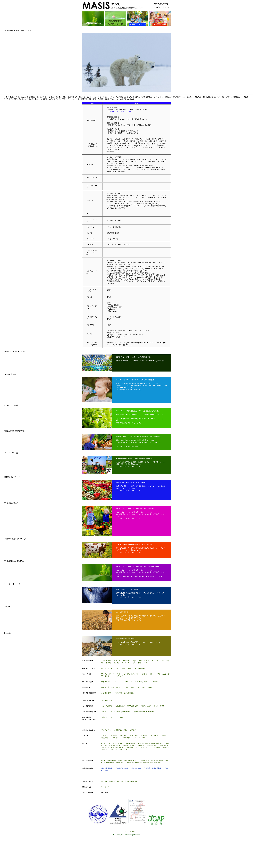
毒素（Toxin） (106, 682)
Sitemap (132, 831)
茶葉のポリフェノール (109, 717)
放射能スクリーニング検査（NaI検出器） (116, 711)
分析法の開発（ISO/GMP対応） (125, 693)
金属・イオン (144, 661)
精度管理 (157, 747)
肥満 (158, 674)
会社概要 (123, 735)
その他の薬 (166, 674)
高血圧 (144, 674)
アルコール (126, 663)
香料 (123, 668)
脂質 (134, 661)
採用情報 (114, 735)
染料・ (135, 663)
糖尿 (151, 674)
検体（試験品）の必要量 (147, 743)
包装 (138, 687)
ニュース (104, 735)
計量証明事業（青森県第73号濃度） (152, 760)
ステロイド (118, 682)
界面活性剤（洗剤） (142, 682)
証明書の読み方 (130, 745)
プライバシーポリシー (141, 738)
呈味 (117, 668)
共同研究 (163, 735)
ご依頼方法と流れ (120, 730)
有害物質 (155, 682)
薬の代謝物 (105, 676)
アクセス (115, 738)
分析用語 (130, 747)
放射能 (150, 687)
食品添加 (117, 661)
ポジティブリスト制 (116, 743)
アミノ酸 (155, 661)
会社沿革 (144, 735)
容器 (132, 687)
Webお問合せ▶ (87, 781)
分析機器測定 (106, 693)
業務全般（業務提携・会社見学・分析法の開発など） (120, 781)
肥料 (126, 687)
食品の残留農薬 (106, 706)
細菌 (145, 663)
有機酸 (108, 663)
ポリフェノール (106, 668)
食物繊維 (126, 661)
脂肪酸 (116, 663)
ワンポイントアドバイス (144, 747)
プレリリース (155, 735)
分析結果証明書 (129, 743)
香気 (129, 668)
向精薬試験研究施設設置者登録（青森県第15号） (144, 762)
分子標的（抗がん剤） (131, 674)
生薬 (118, 674)
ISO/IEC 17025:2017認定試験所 (112, 760)
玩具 (143, 687)
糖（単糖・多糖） (140, 668)
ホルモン (128, 682)
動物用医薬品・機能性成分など (127, 706)
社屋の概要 (134, 735)
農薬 (121, 717)
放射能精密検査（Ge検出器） (144, 711)
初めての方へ (106, 730)
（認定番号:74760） (129, 760)
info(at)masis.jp (106, 787)
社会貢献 (104, 738)
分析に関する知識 (117, 747)
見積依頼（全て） (107, 700)
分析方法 (141, 745)
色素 (139, 663)
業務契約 (133, 730)
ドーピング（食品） (118, 676)
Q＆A (103, 743)
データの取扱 (152, 745)
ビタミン (164, 661)
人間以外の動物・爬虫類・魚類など (153, 706)
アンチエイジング (107, 674)
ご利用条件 (126, 738)
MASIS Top (122, 831)
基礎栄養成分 (106, 661)
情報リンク (123, 749)
